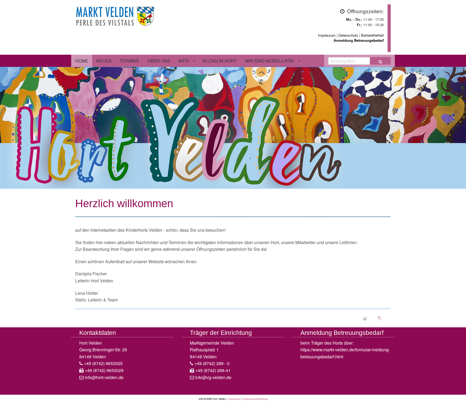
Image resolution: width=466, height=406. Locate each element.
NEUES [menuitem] (104, 61)
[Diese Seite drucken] (365, 317)
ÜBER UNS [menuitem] (159, 61)
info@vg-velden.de (213, 377)
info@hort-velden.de (104, 377)
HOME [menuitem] (81, 61)
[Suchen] (380, 61)
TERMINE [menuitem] (129, 61)
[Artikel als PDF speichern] (379, 317)
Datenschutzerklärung (255, 399)
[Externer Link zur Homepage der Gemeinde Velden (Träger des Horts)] (115, 15)
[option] (233, 127)
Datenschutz (348, 35)
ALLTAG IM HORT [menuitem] (219, 61)
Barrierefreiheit (372, 35)
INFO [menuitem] (184, 61)
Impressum (326, 35)
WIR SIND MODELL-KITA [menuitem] (269, 61)
